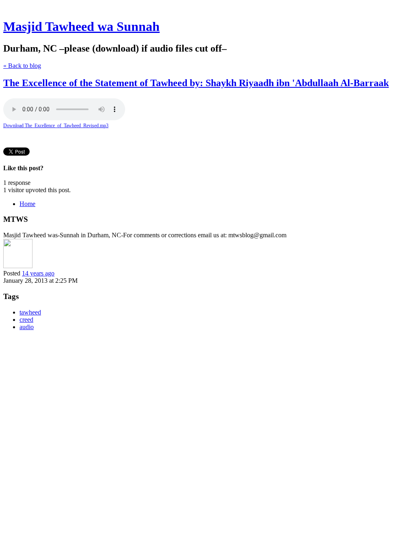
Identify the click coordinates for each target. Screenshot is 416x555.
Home (27, 203)
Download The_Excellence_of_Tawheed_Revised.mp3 (55, 125)
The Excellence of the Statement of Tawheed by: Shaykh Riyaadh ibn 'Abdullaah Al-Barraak (196, 83)
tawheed (30, 312)
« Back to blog (22, 65)
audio (27, 326)
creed (26, 319)
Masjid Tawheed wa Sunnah (81, 26)
